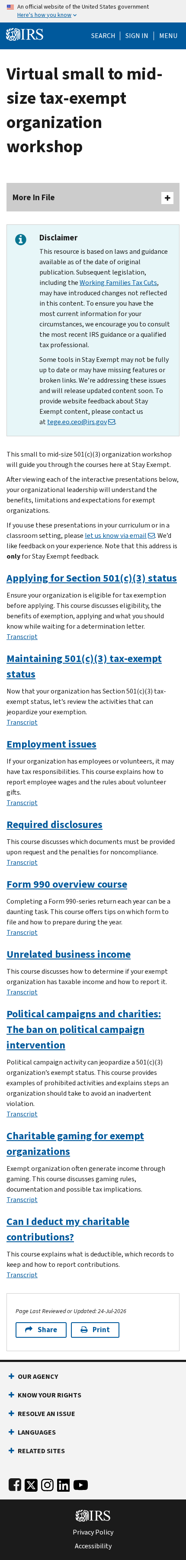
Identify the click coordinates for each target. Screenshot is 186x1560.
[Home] (24, 33)
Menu (168, 36)
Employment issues (51, 744)
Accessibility (93, 1546)
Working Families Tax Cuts (118, 282)
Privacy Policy (93, 1532)
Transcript (22, 636)
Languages (37, 1432)
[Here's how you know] (93, 11)
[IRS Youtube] (80, 1483)
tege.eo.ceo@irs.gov (77, 421)
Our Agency (38, 1376)
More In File (34, 197)
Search (103, 36)
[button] (136, 36)
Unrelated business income (68, 954)
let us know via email (116, 535)
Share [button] (47, 1330)
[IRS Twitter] (31, 1483)
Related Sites (41, 1450)
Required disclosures (54, 824)
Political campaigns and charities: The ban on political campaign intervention (83, 1029)
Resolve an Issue (46, 1413)
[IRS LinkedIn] (63, 1483)
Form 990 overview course (66, 884)
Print (101, 1330)
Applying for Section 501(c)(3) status (91, 578)
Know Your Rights (49, 1395)
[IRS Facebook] (15, 1483)
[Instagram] (47, 1483)
